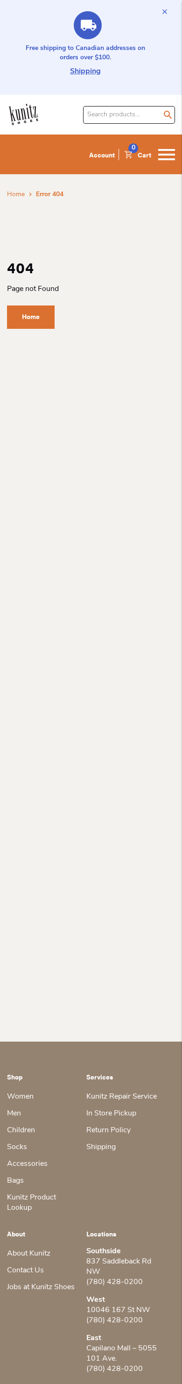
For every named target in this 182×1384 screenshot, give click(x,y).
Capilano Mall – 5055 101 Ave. (121, 1354)
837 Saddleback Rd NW (118, 1267)
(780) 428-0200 (114, 1282)
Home (16, 194)
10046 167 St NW (118, 1310)
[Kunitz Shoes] (23, 114)
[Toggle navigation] (166, 154)
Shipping (85, 71)
